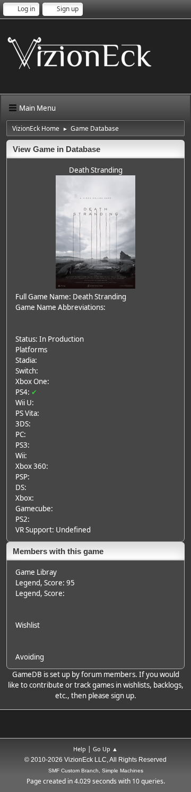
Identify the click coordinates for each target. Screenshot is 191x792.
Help (79, 749)
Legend (27, 583)
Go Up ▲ (105, 749)
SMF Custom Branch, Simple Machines (95, 770)
